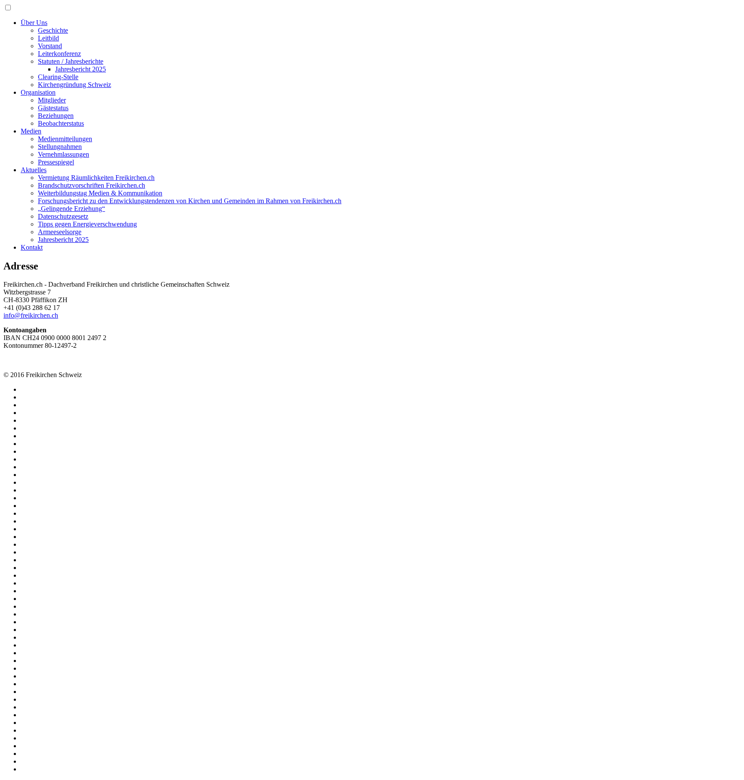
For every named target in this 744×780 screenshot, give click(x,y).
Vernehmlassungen (63, 154)
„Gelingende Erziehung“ (71, 208)
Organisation (38, 92)
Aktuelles (33, 169)
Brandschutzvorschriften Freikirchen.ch (91, 185)
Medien (31, 131)
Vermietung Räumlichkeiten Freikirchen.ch (96, 177)
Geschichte (53, 30)
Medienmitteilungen (65, 138)
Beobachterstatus (61, 123)
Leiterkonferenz (59, 53)
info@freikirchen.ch (30, 315)
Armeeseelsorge (59, 231)
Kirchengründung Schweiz (74, 84)
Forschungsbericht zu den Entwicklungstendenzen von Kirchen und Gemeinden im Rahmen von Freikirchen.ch (189, 200)
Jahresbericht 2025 (80, 69)
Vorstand (50, 46)
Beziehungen (56, 115)
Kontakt (32, 247)
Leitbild (48, 38)
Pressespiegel (56, 162)
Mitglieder (52, 100)
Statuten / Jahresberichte (70, 61)
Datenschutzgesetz (63, 216)
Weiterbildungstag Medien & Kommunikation (100, 193)
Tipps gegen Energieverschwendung (87, 224)
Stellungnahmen (60, 146)
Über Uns (34, 22)
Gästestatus (53, 107)
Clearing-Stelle (58, 76)
